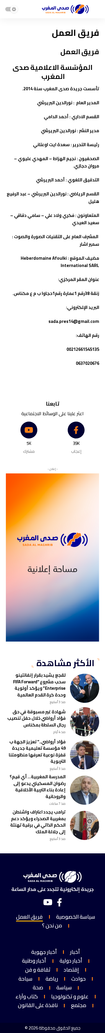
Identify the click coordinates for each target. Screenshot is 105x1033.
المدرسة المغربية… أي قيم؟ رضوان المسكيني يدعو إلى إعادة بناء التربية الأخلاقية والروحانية (38, 786)
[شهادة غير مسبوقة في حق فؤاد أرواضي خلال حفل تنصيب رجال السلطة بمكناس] (84, 721)
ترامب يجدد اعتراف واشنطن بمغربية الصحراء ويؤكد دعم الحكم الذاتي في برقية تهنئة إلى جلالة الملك (38, 822)
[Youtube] (29, 438)
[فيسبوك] (59, 903)
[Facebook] (76, 438)
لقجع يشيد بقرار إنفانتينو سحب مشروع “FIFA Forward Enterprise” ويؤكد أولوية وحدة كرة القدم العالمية (39, 685)
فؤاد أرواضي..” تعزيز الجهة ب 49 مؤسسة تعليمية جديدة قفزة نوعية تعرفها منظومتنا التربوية (37, 751)
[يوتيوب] (48, 903)
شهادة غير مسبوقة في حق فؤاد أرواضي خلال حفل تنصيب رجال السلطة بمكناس (36, 718)
